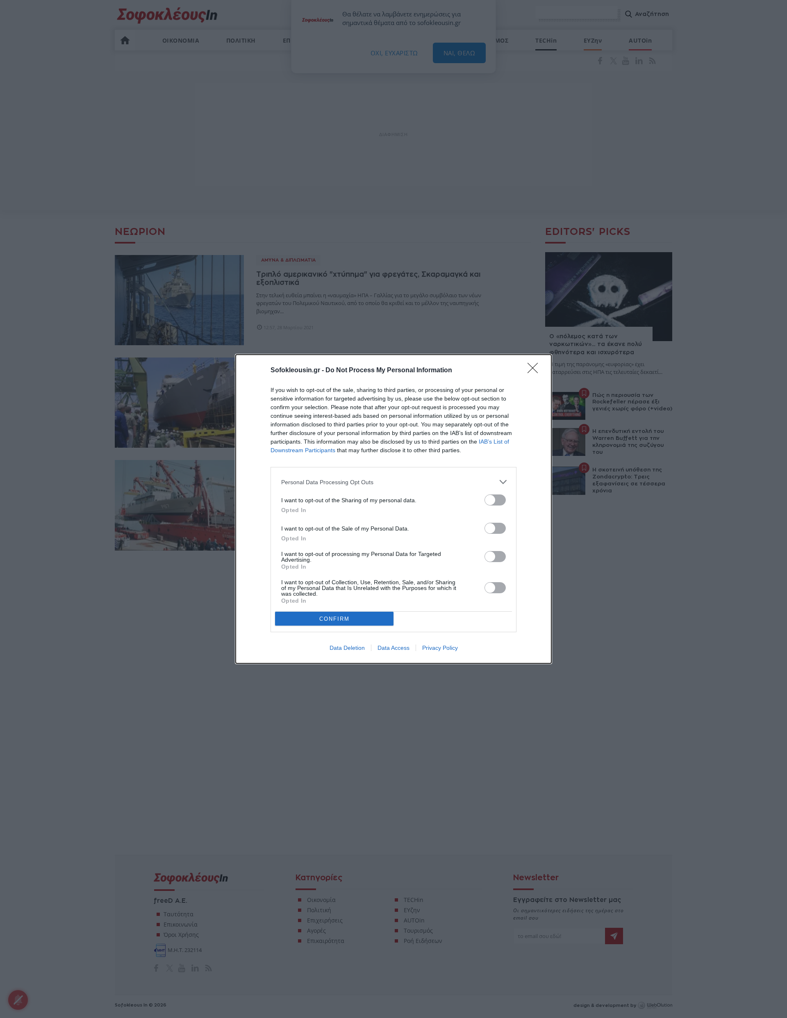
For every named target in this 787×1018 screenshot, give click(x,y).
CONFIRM (334, 619)
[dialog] (393, 509)
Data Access (393, 648)
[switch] (495, 500)
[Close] (535, 370)
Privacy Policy (440, 648)
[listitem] (393, 482)
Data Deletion (347, 648)
